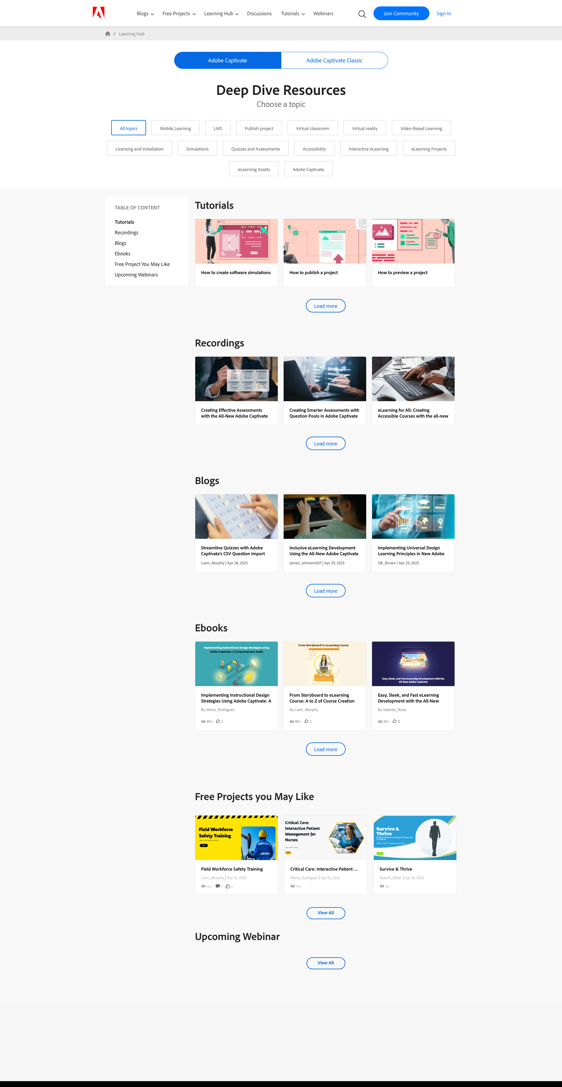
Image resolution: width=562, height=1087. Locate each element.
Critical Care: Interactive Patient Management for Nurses (345, 869)
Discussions (259, 13)
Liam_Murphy (212, 877)
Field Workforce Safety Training (232, 869)
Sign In (444, 13)
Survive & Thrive (396, 869)
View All (326, 912)
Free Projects (176, 13)
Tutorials (290, 13)
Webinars (323, 13)
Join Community (401, 13)
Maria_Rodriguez (304, 877)
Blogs (142, 13)
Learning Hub (219, 13)
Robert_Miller (391, 877)
